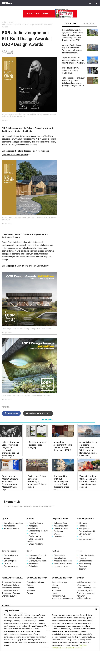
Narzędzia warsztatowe (32, 527)
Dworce (30, 593)
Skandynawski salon (37, 561)
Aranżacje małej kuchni (63, 561)
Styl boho (83, 523)
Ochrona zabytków (85, 590)
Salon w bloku (35, 558)
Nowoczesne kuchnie (63, 563)
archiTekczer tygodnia (86, 582)
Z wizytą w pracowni (85, 593)
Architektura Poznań (10, 590)
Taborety (82, 569)
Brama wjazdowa (36, 544)
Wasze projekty (83, 585)
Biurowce (31, 590)
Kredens (82, 558)
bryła (4, 22)
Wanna (57, 534)
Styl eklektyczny (11, 555)
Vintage (7, 558)
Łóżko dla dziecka (86, 555)
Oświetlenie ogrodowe (13, 523)
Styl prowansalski (86, 539)
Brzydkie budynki (9, 596)
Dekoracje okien (61, 528)
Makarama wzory (61, 526)
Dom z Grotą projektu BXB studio (32, 266)
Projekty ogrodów (11, 528)
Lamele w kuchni (61, 566)
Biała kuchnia (59, 555)
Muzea (55, 585)
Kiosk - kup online (38, 13)
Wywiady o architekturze (62, 599)
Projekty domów (36, 523)
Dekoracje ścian (60, 523)
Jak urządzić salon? (37, 555)
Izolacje (32, 533)
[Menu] (96, 3)
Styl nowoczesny (11, 566)
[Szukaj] (89, 3)
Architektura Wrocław (11, 588)
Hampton (83, 526)
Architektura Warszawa (11, 582)
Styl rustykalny (85, 534)
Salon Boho (34, 563)
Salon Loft (33, 566)
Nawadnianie (9, 526)
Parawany (83, 566)
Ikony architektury (59, 582)
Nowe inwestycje (59, 596)
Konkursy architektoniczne (84, 597)
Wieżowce (56, 590)
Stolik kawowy (85, 563)
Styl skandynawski (87, 531)
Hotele (55, 593)
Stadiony (30, 588)
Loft (80, 536)
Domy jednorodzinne (35, 582)
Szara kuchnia (60, 558)
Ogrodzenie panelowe (38, 531)
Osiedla (30, 585)
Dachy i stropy (35, 536)
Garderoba (58, 531)
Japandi (7, 563)
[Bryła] (7, 3)
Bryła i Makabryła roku (86, 588)
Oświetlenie (59, 536)
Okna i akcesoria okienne (35, 540)
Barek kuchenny (85, 561)
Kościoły (55, 588)
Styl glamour (84, 528)
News (11, 22)
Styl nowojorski (10, 561)
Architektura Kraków (10, 585)
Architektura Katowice (11, 593)
